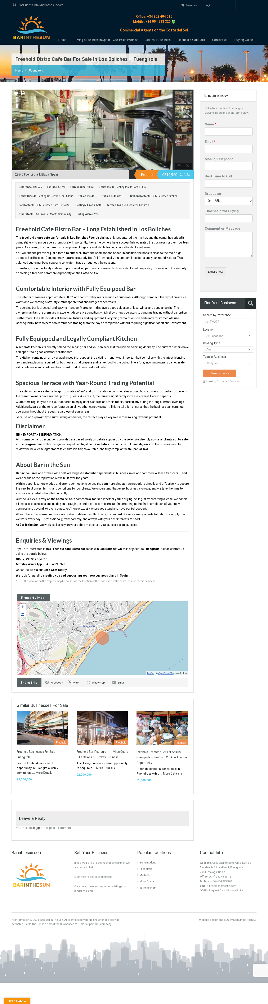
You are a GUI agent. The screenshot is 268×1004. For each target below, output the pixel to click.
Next (168, 130)
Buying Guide (243, 40)
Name (210, 124)
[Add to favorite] (16, 95)
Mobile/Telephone (219, 159)
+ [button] (22, 606)
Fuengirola (36, 70)
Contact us (219, 40)
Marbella (145, 875)
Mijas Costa (147, 881)
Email (121, 682)
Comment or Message (222, 228)
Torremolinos (148, 887)
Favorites (191, 5)
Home (62, 40)
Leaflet (150, 673)
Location (208, 329)
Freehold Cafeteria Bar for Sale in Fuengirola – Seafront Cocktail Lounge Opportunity (162, 757)
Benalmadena (148, 862)
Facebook (57, 682)
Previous (15, 130)
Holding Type (211, 343)
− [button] (22, 613)
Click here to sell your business (93, 876)
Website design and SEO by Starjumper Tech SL (227, 919)
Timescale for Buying (222, 211)
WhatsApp (98, 682)
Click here (80, 886)
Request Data (217, 890)
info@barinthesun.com (48, 5)
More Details (44, 772)
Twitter (75, 682)
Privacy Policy (235, 890)
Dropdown (213, 194)
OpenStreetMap (166, 673)
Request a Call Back (191, 40)
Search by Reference (217, 315)
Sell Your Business (158, 40)
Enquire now (215, 271)
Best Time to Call (218, 176)
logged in (39, 828)
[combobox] (228, 336)
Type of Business (214, 356)
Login (208, 5)
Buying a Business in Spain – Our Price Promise (105, 40)
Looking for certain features (222, 381)
